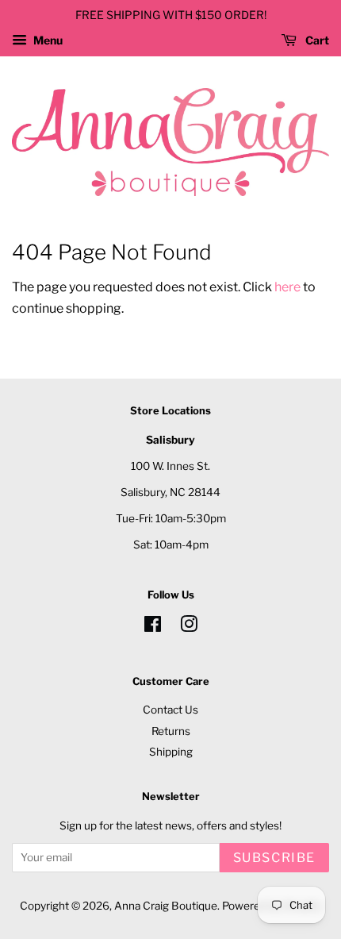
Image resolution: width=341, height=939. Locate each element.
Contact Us (170, 709)
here (287, 286)
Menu (47, 40)
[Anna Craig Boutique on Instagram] (188, 627)
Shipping (171, 751)
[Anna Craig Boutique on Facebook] (153, 627)
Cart (316, 40)
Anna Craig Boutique (165, 905)
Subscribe (274, 857)
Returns (170, 731)
